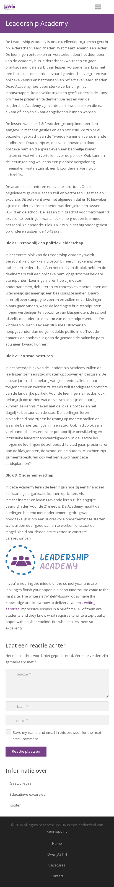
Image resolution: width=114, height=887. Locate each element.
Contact (57, 875)
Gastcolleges (21, 783)
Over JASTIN (57, 854)
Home (57, 843)
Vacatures (57, 865)
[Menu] (98, 7)
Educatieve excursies (27, 794)
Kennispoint (56, 831)
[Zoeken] (108, 7)
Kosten (16, 805)
